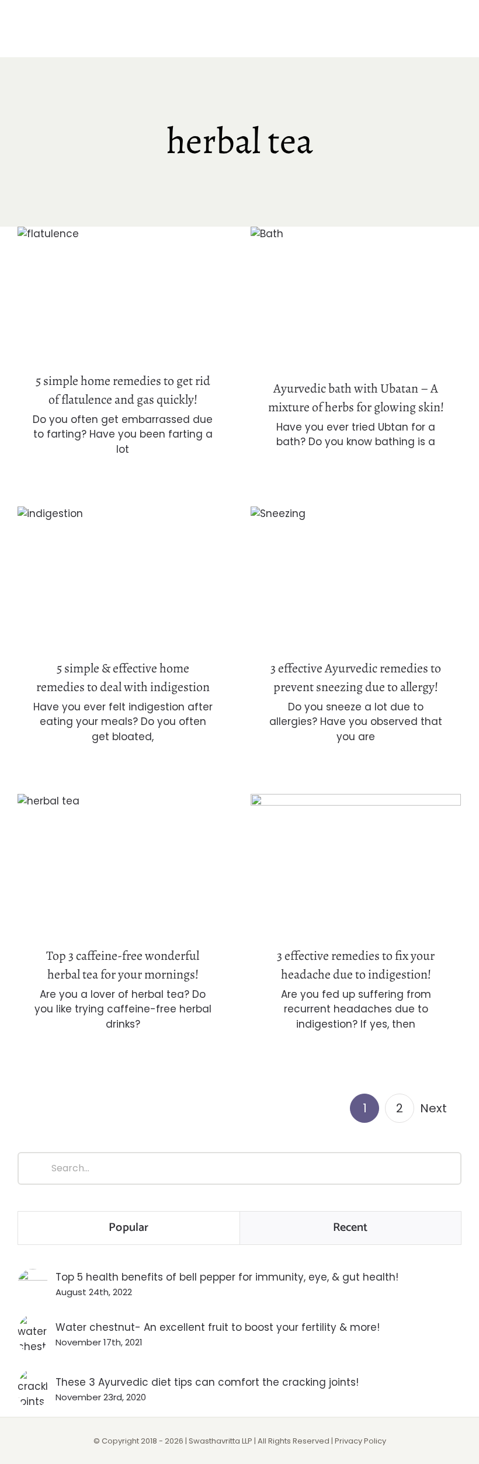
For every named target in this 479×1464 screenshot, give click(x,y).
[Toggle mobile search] (435, 36)
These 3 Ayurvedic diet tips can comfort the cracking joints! (207, 1382)
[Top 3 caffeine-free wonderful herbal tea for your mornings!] (123, 863)
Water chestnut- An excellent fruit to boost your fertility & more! (217, 1327)
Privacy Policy (360, 1440)
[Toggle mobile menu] (456, 36)
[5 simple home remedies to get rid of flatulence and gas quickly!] (123, 292)
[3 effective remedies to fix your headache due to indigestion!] (356, 863)
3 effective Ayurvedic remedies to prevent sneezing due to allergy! (356, 555)
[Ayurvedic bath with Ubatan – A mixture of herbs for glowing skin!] (356, 296)
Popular (128, 1227)
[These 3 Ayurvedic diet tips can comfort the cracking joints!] (33, 1377)
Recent (350, 1227)
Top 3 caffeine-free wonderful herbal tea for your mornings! (123, 843)
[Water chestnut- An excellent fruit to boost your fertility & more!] (33, 1322)
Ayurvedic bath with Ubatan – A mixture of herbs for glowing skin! (356, 276)
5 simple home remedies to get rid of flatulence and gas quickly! (123, 272)
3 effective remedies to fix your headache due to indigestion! (356, 843)
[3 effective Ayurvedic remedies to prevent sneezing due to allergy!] (356, 575)
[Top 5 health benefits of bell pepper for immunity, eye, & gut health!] (33, 1276)
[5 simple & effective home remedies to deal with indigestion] (123, 575)
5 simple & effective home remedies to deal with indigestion (123, 555)
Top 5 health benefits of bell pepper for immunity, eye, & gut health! (226, 1277)
